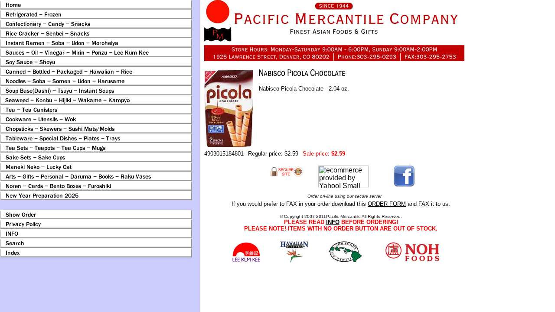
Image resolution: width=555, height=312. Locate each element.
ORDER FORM (387, 204)
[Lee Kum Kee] (246, 260)
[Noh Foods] (294, 260)
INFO (333, 222)
